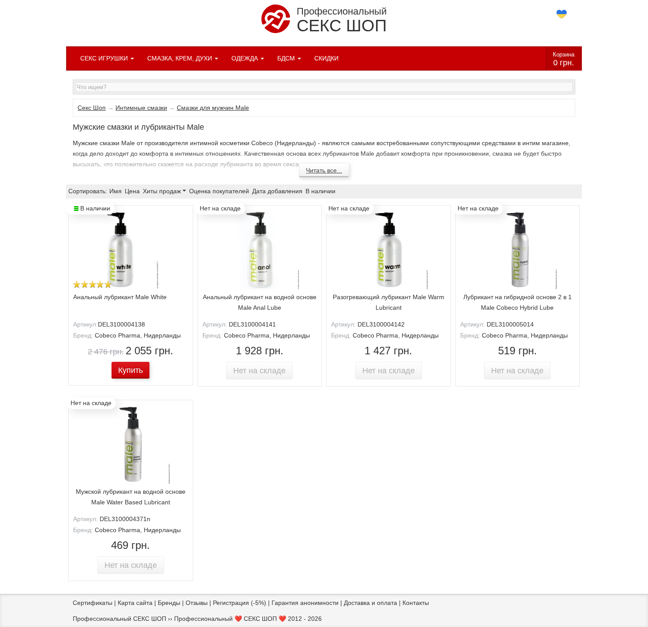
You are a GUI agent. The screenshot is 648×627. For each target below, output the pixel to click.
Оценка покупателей (219, 191)
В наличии (320, 191)
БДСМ (287, 58)
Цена (132, 191)
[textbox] (324, 87)
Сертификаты (92, 602)
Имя (115, 191)
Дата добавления (277, 191)
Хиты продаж (162, 191)
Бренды (169, 602)
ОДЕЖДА (245, 58)
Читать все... (324, 170)
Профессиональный (342, 20)
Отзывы (197, 602)
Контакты (415, 602)
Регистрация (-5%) (239, 602)
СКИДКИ (326, 58)
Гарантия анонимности (305, 602)
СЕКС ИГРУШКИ (105, 58)
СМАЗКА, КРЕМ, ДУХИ (180, 58)
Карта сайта (135, 602)
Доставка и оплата (370, 602)
